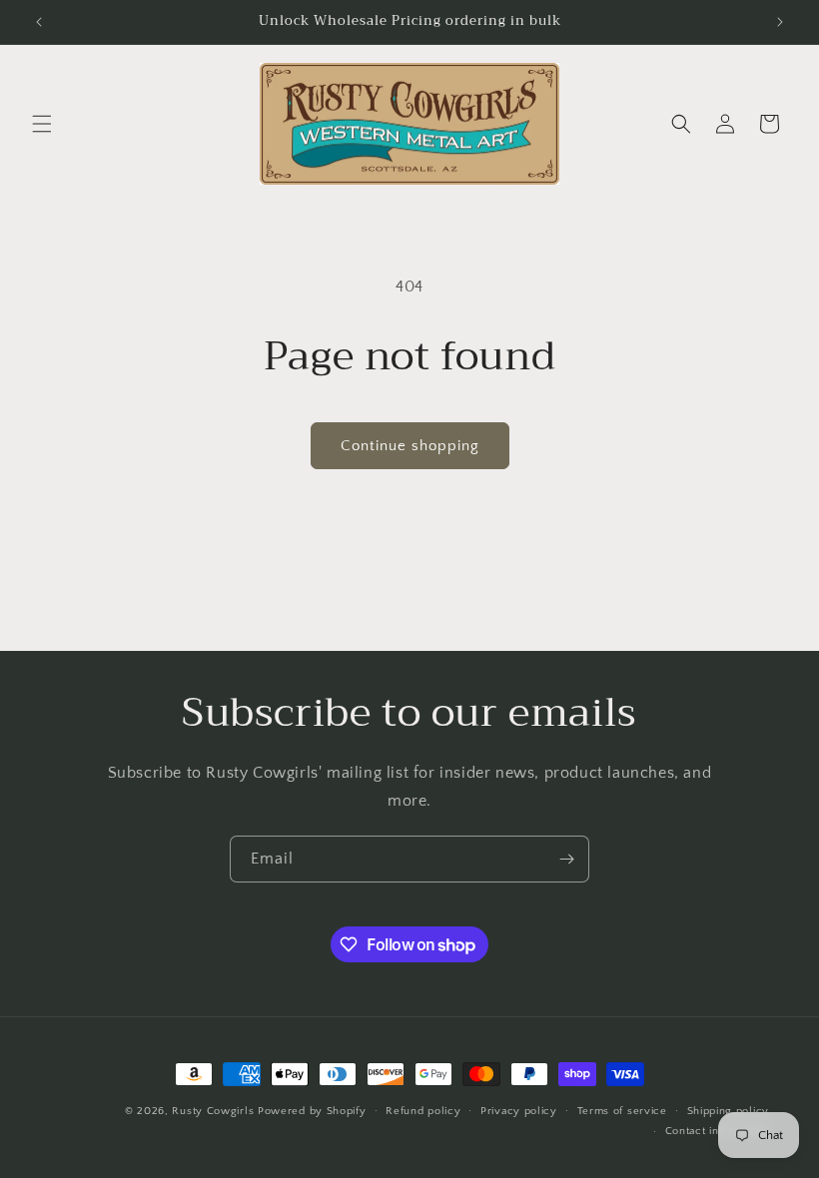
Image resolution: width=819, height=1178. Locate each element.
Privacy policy (518, 1111)
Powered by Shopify (312, 1111)
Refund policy (423, 1111)
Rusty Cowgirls (213, 1111)
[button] (42, 124)
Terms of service (622, 1111)
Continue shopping (410, 445)
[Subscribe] (566, 859)
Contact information (717, 1131)
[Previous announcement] (39, 22)
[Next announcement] (780, 22)
